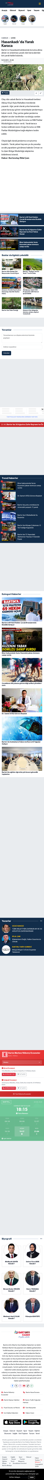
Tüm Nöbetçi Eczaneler (23, 1094)
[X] (16, 1386)
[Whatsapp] (31, 1386)
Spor (29, 10)
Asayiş (4, 10)
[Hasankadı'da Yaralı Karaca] (22, 77)
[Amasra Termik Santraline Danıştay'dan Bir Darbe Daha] (11, 283)
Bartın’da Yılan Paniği (10, 310)
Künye (4, 1463)
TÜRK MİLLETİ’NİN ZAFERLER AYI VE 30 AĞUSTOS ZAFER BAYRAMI (27, 930)
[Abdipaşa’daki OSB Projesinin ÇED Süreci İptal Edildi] (32, 283)
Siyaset (21, 10)
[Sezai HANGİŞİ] (6, 929)
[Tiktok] (28, 1386)
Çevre (13, 38)
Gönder (6, 353)
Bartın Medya (7, 1465)
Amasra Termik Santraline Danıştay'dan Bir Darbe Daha (11, 291)
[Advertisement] (22, 383)
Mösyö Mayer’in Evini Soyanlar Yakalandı (24, 951)
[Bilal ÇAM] (6, 939)
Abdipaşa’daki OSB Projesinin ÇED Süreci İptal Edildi (31, 291)
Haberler (4, 38)
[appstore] (12, 1422)
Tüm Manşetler (30, 1408)
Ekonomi (7, 1433)
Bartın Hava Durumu (33, 1392)
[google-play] (31, 1422)
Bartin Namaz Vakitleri (11, 1400)
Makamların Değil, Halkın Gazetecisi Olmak (26, 940)
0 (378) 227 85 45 (10, 1088)
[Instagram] (20, 1386)
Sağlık (14, 1433)
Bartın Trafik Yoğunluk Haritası (31, 1401)
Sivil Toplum (23, 1433)
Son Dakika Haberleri (11, 1413)
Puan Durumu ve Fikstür (12, 1408)
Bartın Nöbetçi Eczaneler (7, 1394)
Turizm (31, 1433)
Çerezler (24, 1477)
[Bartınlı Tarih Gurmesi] (6, 949)
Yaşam (36, 10)
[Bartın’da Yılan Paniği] (11, 303)
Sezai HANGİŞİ (18, 926)
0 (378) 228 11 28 (9, 1074)
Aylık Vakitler (7, 1138)
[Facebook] (12, 1386)
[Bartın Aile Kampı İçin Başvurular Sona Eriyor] (11, 264)
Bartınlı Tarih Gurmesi (22, 947)
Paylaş (6, 93)
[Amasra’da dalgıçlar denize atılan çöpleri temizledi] (32, 303)
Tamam (31, 1477)
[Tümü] (41, 921)
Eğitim (37, 1431)
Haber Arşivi (30, 1413)
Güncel (13, 10)
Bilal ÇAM (16, 936)
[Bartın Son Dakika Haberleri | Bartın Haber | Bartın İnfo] (9, 4)
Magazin (21, 1461)
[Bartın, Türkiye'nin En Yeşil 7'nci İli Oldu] (32, 264)
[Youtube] (24, 1386)
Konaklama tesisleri (19, 1463)
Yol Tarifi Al (22, 1074)
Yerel (38, 1433)
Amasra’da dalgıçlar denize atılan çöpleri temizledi (31, 312)
